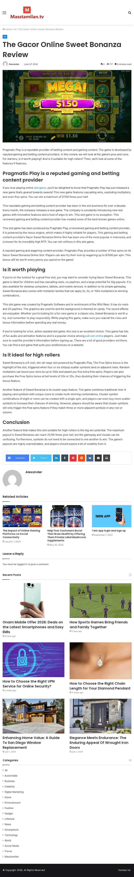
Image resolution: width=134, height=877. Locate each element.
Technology (11, 835)
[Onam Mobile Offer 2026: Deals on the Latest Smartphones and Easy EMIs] (33, 600)
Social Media (12, 845)
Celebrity (10, 786)
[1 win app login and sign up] (111, 516)
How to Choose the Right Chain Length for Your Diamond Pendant (100, 686)
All (15, 29)
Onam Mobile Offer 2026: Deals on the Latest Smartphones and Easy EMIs (33, 627)
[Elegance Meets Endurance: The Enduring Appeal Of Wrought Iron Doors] (100, 716)
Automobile (11, 775)
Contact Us (124, 870)
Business (10, 781)
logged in (22, 564)
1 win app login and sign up (109, 530)
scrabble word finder (50, 870)
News (8, 824)
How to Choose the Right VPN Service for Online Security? (29, 684)
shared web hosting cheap (56, 870)
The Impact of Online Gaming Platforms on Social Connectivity (21, 534)
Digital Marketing (14, 791)
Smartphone (11, 829)
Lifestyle (9, 818)
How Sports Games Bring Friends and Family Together (99, 624)
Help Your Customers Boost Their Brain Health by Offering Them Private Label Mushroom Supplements (66, 535)
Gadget (9, 813)
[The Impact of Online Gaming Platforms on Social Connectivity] (22, 516)
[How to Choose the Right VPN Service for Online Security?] (33, 659)
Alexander (14, 64)
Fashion (9, 808)
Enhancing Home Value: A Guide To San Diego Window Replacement (31, 742)
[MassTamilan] (27, 12)
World (8, 840)
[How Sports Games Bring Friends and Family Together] (100, 600)
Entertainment (13, 802)
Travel (8, 851)
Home (8, 29)
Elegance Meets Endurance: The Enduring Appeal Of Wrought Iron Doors (99, 742)
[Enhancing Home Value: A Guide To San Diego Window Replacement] (33, 716)
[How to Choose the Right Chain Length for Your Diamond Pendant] (100, 660)
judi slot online (94, 336)
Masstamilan (12, 856)
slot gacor (40, 187)
